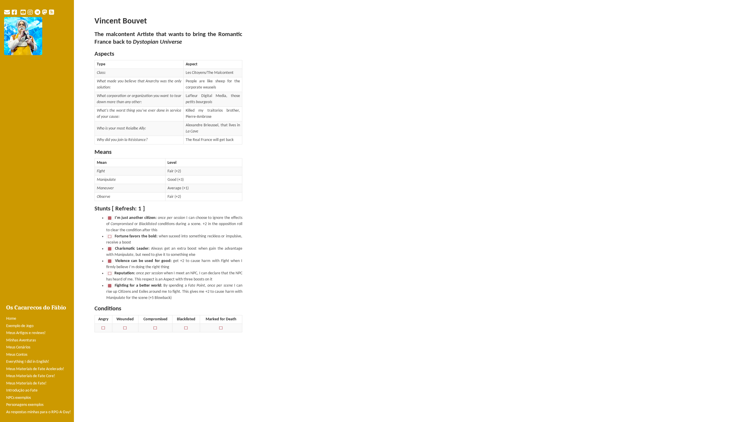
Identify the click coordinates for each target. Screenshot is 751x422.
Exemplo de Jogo (19, 326)
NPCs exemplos (18, 398)
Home (11, 318)
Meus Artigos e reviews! (26, 333)
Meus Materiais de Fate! (26, 383)
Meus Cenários (18, 347)
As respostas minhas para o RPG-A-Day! (38, 412)
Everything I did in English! (27, 362)
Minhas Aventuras (21, 340)
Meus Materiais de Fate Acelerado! (35, 369)
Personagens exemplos (24, 405)
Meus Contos (16, 355)
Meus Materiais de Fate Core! (30, 376)
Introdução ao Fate (22, 390)
